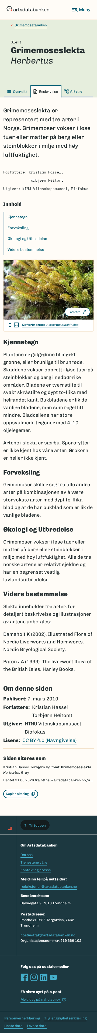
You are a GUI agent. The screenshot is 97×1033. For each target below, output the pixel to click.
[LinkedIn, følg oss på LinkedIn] (43, 977)
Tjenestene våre (33, 862)
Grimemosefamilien (31, 25)
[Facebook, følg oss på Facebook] (24, 977)
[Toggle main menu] (81, 10)
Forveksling (18, 228)
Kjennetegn (17, 217)
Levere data (37, 1026)
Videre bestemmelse (26, 249)
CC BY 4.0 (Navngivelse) (49, 740)
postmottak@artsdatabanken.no (47, 935)
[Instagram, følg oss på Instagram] (34, 977)
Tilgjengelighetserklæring (65, 1018)
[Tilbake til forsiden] (28, 10)
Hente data (13, 1026)
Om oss (26, 855)
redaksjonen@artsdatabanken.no (48, 886)
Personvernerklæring (22, 1018)
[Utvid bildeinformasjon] (14, 325)
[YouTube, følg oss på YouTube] (53, 977)
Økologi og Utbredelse (27, 238)
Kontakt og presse (35, 870)
